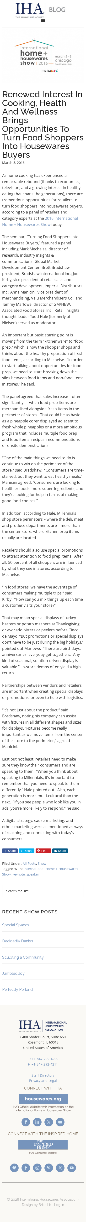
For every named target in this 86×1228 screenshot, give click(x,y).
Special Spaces (15, 925)
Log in (59, 1205)
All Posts (29, 863)
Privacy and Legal (43, 1080)
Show (42, 863)
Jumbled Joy (13, 973)
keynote (18, 874)
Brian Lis (45, 1205)
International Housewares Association (43, 10)
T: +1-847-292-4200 (43, 1058)
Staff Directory (43, 1075)
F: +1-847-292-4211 (43, 1064)
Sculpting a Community (23, 957)
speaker (33, 874)
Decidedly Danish (17, 941)
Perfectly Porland (17, 989)
